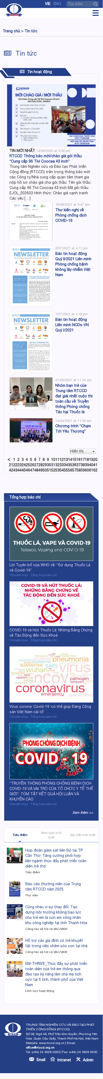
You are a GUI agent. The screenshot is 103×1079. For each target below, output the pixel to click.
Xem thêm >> (82, 813)
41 (95, 465)
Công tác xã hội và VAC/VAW (46, 929)
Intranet (64, 1060)
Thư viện (31, 895)
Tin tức (30, 31)
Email (41, 1060)
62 (95, 470)
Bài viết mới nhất (82, 835)
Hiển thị (77, 451)
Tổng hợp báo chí (25, 497)
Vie (47, 4)
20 (95, 459)
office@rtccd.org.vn (40, 1047)
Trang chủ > (13, 31)
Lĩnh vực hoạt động (39, 991)
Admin (88, 1060)
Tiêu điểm (20, 835)
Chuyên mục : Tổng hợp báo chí (33, 575)
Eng (57, 4)
